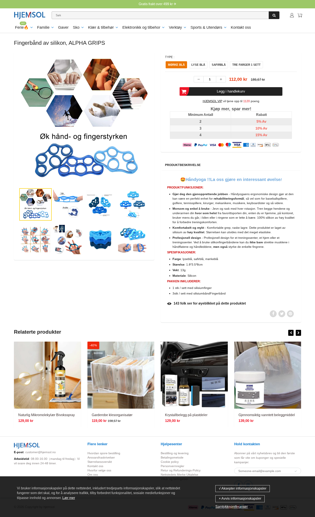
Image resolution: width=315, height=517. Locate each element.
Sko (76, 27)
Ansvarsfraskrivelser (101, 457)
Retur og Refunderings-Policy (181, 470)
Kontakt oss (241, 27)
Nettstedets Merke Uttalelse (179, 474)
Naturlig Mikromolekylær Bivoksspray (46, 415)
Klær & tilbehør (101, 27)
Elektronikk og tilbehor (141, 27)
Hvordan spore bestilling (103, 453)
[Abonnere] (295, 471)
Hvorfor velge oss (99, 470)
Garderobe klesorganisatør (112, 415)
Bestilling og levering (175, 453)
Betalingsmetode (172, 457)
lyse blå (198, 64)
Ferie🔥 (21, 27)
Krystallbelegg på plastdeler (186, 415)
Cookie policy (170, 461)
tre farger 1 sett (246, 64)
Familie (43, 27)
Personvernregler (172, 466)
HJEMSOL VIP (212, 101)
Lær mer (68, 498)
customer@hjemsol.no (40, 452)
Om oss (92, 474)
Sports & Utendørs (206, 27)
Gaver (63, 27)
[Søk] (274, 15)
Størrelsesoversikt (99, 461)
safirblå (219, 64)
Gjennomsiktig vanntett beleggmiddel (266, 415)
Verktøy (175, 27)
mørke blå (176, 64)
